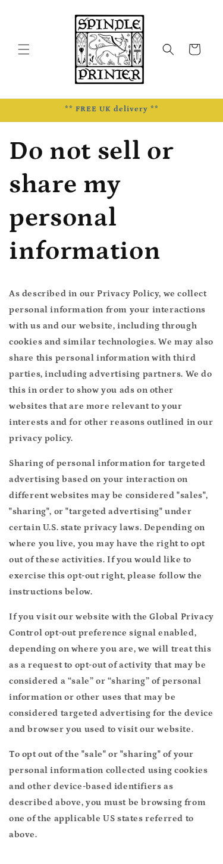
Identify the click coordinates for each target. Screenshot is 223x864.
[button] (24, 49)
